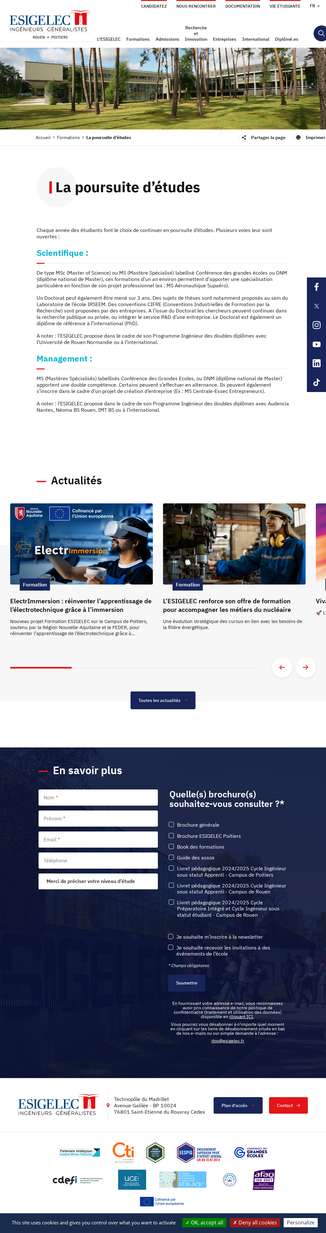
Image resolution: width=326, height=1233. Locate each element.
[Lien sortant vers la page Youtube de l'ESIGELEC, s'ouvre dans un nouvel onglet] (316, 344)
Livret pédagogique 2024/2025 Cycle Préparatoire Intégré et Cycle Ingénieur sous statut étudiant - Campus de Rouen (228, 909)
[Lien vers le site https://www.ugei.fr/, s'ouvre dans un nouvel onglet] (132, 1180)
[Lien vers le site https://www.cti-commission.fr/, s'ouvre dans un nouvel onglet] (123, 1152)
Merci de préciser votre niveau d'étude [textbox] (90, 881)
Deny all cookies (257, 1222)
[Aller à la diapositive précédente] (282, 667)
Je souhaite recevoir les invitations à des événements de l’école (223, 951)
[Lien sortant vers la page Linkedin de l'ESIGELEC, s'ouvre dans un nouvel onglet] (316, 363)
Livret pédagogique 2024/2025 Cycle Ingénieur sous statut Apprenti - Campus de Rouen (231, 889)
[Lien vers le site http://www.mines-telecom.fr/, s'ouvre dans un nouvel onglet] (79, 1152)
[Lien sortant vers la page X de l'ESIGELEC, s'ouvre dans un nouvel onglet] (316, 306)
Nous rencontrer (196, 6)
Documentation (242, 6)
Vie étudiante (285, 6)
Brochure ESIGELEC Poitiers (209, 836)
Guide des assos (196, 858)
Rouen (39, 37)
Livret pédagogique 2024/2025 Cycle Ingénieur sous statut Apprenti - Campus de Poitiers (231, 871)
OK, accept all (206, 1222)
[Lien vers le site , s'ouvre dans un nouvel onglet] (155, 1152)
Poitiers (59, 37)
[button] (109, 39)
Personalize (301, 1222)
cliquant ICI (241, 1016)
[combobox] (98, 881)
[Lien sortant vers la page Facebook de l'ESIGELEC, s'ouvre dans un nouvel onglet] (316, 287)
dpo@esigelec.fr (227, 1041)
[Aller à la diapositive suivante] (305, 667)
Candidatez (154, 6)
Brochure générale (198, 825)
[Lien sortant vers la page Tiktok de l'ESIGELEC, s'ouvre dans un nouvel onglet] (316, 382)
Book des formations (200, 847)
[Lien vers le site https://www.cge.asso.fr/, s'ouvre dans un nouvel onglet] (250, 1152)
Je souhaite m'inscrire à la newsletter (219, 937)
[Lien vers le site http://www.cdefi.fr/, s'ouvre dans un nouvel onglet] (78, 1180)
